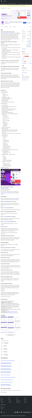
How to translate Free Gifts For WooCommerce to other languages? (6, 385)
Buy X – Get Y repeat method (6, 221)
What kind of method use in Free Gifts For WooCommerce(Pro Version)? (6, 363)
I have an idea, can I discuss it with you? (6, 382)
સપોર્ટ (30, 26)
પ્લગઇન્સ (10, 400)
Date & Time (4, 247)
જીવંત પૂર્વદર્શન (29, 22)
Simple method (4, 201)
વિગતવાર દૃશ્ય (24, 48)
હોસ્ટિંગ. (2, 400)
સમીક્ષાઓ (6, 26)
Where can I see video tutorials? (5, 374)
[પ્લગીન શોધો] (9, 8)
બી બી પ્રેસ (2, 407)
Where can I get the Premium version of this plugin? (8, 377)
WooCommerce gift (28, 46)
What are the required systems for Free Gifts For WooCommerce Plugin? (6, 369)
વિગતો (2, 26)
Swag (25, 402)
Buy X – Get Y (4, 216)
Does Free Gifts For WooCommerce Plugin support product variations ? (6, 372)
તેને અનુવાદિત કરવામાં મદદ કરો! (21, 5)
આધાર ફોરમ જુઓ (24, 72)
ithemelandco (7, 23)
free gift (30, 43)
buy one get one (29, 41)
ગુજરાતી (4, 412)
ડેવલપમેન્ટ (14, 26)
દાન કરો (25, 400)
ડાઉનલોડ (25, 22)
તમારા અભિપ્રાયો (24, 63)
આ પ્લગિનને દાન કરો (25, 79)
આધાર (17, 399)
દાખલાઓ (10, 402)
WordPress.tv (18, 402)
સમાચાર (2, 399)
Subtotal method (4, 226)
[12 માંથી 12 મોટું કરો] (19, 330)
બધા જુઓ (30, 63)
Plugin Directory (3, 3)
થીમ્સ (9, 399)
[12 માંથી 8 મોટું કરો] (12, 328)
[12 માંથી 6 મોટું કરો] (12, 317)
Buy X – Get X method (5, 207)
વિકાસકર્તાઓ (18, 400)
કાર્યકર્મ (25, 399)
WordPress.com (3, 404)
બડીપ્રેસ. (2, 408)
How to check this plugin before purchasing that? (8, 360)
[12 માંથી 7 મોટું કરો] (12, 323)
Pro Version (7, 167)
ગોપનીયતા (2, 402)
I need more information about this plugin (7, 379)
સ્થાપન (10, 26)
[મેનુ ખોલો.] (31, 1)
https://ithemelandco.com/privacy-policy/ (12, 311)
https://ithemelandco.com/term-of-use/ (12, 312)
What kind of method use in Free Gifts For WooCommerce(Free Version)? (6, 366)
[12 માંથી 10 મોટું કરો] (19, 317)
